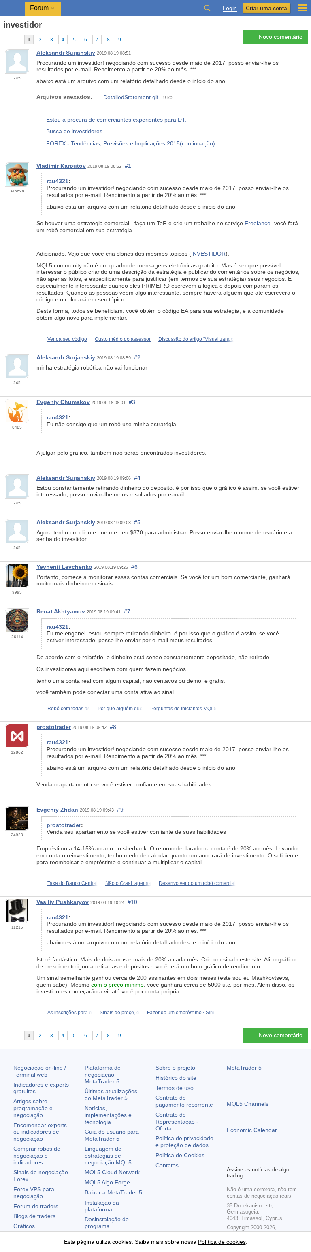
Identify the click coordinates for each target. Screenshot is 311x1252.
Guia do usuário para (112, 1135)
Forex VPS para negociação (33, 1192)
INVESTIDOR (208, 253)
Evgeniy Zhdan (57, 809)
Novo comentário (280, 37)
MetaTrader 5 (244, 1067)
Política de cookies (222, 1242)
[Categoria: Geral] (15, 39)
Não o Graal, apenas (128, 883)
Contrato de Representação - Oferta (177, 1121)
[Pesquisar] (207, 8)
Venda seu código (67, 339)
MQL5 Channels (247, 1103)
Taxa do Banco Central (72, 883)
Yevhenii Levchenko (64, 567)
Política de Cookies (180, 1155)
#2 (137, 357)
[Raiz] (5, 39)
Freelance (258, 223)
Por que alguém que (120, 708)
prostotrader (53, 727)
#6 (134, 567)
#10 (132, 902)
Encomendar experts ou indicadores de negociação (40, 1132)
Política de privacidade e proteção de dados (184, 1141)
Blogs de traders (34, 1216)
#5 (137, 522)
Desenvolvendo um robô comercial (197, 883)
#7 (127, 611)
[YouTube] (270, 1158)
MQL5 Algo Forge (107, 1182)
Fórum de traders (35, 1206)
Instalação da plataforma (102, 1206)
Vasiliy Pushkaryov (62, 902)
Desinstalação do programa (107, 1222)
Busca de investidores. (75, 131)
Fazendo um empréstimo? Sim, (181, 1012)
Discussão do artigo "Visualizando (196, 339)
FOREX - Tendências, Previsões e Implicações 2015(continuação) (130, 143)
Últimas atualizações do (111, 1094)
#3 (132, 402)
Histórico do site (176, 1078)
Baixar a (113, 1192)
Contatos (167, 1165)
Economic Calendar (252, 1130)
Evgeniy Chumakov (63, 402)
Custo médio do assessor (123, 339)
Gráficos (24, 1226)
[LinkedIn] (283, 1158)
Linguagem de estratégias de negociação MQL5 (108, 1155)
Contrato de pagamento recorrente (184, 1101)
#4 (137, 477)
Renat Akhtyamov (60, 611)
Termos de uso (175, 1088)
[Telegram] (244, 1158)
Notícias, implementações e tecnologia (108, 1115)
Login (230, 8)
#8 (113, 727)
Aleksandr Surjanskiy (65, 52)
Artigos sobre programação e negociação (33, 1108)
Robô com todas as (68, 708)
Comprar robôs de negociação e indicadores (36, 1155)
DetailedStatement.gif (130, 97)
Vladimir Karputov (61, 165)
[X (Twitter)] (257, 1158)
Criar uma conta (266, 8)
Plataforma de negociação (103, 1074)
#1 (128, 165)
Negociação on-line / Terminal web (39, 1071)
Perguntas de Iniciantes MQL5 (183, 708)
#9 (120, 809)
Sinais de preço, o (119, 1012)
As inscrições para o (69, 1012)
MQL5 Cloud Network (112, 1172)
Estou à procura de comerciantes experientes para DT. (116, 119)
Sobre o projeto (175, 1067)
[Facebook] (231, 1158)
